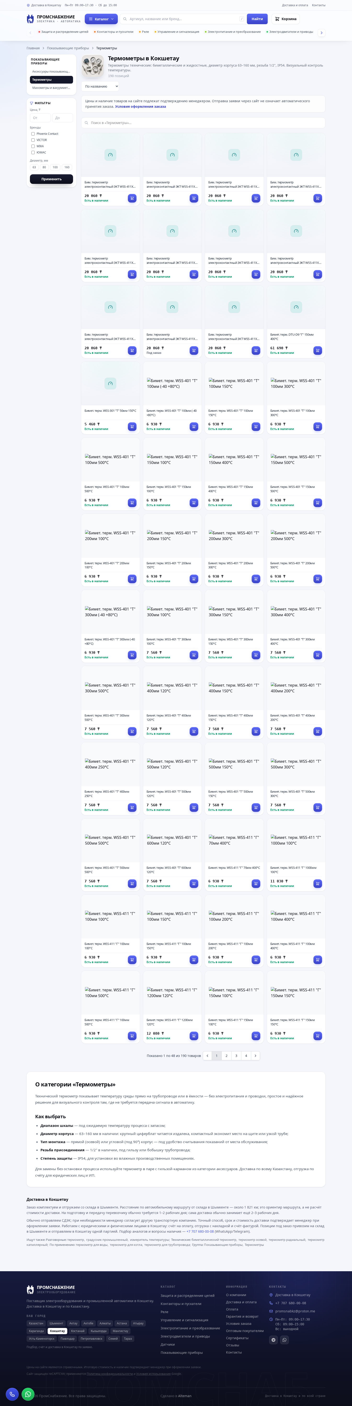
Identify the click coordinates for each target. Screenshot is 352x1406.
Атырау (138, 1323)
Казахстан (36, 1323)
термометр (75, 1239)
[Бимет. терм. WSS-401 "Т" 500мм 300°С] (296, 778)
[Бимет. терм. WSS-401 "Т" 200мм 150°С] (172, 550)
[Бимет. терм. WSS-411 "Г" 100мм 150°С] (172, 931)
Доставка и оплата (295, 5)
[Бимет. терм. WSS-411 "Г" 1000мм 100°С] (296, 855)
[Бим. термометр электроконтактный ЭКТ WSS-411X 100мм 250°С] (296, 169)
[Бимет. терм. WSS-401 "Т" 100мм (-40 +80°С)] (172, 397)
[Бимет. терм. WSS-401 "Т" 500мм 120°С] (172, 778)
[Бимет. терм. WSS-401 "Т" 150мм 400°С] (234, 474)
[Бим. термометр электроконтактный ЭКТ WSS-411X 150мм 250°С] (296, 245)
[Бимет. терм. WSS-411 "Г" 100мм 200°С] (234, 931)
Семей (113, 1339)
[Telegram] (273, 1340)
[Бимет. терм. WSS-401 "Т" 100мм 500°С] (110, 474)
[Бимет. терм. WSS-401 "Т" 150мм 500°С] (296, 474)
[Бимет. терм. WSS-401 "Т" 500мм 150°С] (234, 778)
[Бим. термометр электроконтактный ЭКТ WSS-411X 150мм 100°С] (110, 245)
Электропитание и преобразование (234, 32)
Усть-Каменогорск (41, 1339)
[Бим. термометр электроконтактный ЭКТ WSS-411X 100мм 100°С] (110, 169)
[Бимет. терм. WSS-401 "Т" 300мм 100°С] (172, 626)
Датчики (168, 1344)
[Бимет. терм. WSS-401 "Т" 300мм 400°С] (296, 626)
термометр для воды (92, 1244)
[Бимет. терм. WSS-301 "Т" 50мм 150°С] (110, 397)
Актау (73, 1323)
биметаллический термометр (214, 1239)
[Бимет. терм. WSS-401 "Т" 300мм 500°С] (110, 702)
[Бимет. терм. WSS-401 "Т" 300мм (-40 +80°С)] (110, 626)
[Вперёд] (255, 1055)
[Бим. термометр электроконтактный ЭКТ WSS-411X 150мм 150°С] (172, 245)
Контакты (318, 5)
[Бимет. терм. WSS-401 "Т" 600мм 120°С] (172, 855)
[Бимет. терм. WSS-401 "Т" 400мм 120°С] (172, 702)
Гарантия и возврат (242, 1316)
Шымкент (56, 1323)
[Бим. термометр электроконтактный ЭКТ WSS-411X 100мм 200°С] (234, 169)
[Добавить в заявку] (132, 198)
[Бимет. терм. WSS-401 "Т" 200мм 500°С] (296, 550)
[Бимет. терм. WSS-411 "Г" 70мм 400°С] (234, 855)
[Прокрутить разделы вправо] (321, 33)
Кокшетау (57, 1331)
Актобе (88, 1323)
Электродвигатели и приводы (291, 32)
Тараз (128, 1339)
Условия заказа (238, 1323)
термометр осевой (252, 1239)
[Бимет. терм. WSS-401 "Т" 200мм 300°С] (234, 550)
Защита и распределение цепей (64, 32)
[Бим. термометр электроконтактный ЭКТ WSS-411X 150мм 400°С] (172, 321)
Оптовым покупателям (245, 1330)
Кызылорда (99, 1331)
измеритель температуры (149, 1239)
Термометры (254, 1244)
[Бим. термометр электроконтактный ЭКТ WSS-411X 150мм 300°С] (110, 321)
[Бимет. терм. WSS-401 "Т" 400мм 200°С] (296, 702)
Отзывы (232, 1345)
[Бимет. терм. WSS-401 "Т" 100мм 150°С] (234, 397)
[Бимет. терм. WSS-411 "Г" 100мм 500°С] (110, 1007)
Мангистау (120, 1331)
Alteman (185, 1396)
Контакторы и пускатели (115, 32)
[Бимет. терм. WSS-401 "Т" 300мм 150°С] (234, 626)
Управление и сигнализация (178, 32)
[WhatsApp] (284, 1340)
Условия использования (153, 1374)
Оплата (232, 1309)
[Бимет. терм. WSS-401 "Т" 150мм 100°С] (172, 474)
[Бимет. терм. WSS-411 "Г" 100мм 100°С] (110, 931)
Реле (145, 32)
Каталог (102, 19)
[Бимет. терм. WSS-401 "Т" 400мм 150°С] (234, 702)
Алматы (105, 1323)
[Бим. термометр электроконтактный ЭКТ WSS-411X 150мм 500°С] (234, 321)
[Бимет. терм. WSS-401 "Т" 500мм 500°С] (110, 855)
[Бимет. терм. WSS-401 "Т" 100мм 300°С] (296, 397)
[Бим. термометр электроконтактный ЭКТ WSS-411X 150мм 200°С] (234, 245)
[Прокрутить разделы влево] (30, 33)
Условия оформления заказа (140, 106)
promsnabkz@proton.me (295, 1311)
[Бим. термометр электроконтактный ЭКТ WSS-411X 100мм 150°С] (172, 169)
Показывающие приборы (68, 48)
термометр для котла (126, 1244)
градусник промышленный (107, 1239)
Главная (33, 48)
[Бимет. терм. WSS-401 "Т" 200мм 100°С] (110, 550)
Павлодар (67, 1339)
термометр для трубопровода (167, 1244)
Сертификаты (237, 1338)
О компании (236, 1295)
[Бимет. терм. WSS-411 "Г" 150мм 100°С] (234, 1007)
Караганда (36, 1331)
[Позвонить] (12, 1394)
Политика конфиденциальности (110, 1374)
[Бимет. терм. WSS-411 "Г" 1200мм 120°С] (172, 1007)
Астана (122, 1323)
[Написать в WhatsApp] (28, 1394)
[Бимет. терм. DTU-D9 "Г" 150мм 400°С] (296, 321)
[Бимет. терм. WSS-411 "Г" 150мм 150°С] (296, 1007)
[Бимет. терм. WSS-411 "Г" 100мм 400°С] (296, 931)
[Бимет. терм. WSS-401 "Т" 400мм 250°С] (110, 778)
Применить (51, 179)
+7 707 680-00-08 (200, 1231)
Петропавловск (91, 1339)
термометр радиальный (287, 1239)
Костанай (78, 1331)
